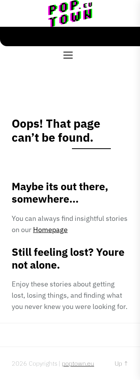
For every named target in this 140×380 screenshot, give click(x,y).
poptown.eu (78, 363)
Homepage (50, 229)
